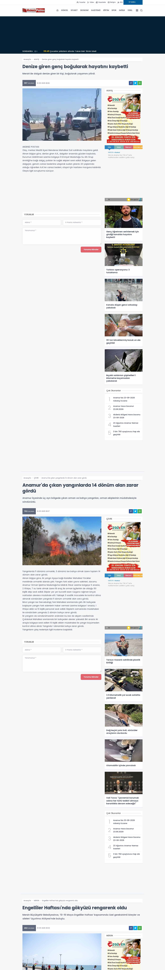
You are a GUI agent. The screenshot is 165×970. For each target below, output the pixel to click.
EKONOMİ (84, 10)
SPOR (114, 10)
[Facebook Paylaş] (131, 83)
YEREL (130, 10)
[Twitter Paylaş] (135, 83)
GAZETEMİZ (95, 10)
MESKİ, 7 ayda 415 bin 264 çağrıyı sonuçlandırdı (68, 51)
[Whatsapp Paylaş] (140, 83)
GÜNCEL (64, 10)
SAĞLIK (122, 10)
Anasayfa (27, 59)
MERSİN (36, 900)
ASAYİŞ (36, 59)
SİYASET (74, 10)
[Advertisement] (82, 32)
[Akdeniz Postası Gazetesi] (33, 10)
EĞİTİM (106, 10)
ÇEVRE (36, 478)
